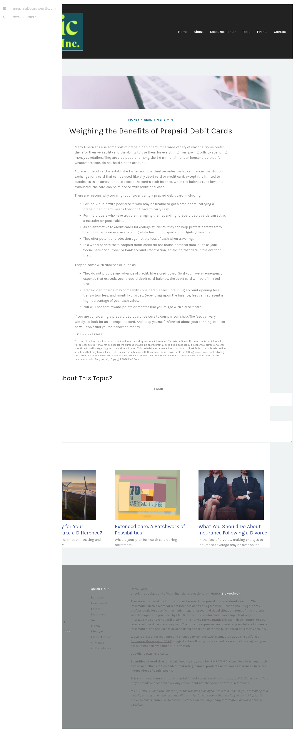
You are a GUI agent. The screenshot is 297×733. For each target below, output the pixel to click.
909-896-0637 (24, 17)
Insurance (98, 614)
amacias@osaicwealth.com (34, 8)
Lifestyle (97, 631)
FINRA (215, 661)
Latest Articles (101, 637)
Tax (93, 620)
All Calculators (101, 648)
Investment (99, 603)
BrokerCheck (231, 593)
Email (158, 389)
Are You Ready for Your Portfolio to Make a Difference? (66, 529)
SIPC (224, 661)
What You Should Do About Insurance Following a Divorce (233, 529)
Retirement (99, 597)
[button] (199, 33)
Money (95, 626)
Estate (95, 609)
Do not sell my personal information (164, 646)
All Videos (97, 643)
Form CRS (146, 589)
